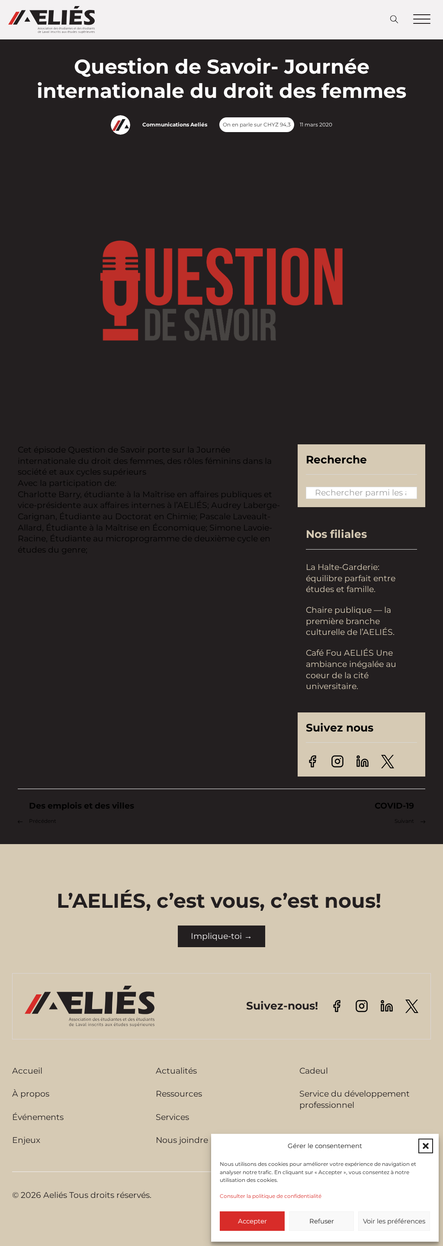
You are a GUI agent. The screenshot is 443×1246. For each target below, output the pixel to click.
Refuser (321, 1221)
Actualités (176, 1071)
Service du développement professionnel (354, 1099)
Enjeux (26, 1140)
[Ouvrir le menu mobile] (422, 19)
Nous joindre (182, 1140)
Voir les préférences (394, 1221)
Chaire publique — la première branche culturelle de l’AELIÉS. (351, 621)
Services (172, 1117)
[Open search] (394, 19)
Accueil (27, 1071)
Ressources (179, 1094)
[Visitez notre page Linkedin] (362, 761)
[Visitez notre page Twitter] (387, 761)
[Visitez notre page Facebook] (312, 761)
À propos (30, 1094)
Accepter (252, 1221)
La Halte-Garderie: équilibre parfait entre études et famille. (350, 578)
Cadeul (313, 1071)
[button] (425, 1146)
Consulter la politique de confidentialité (270, 1196)
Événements (38, 1117)
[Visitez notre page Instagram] (337, 761)
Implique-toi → (221, 936)
